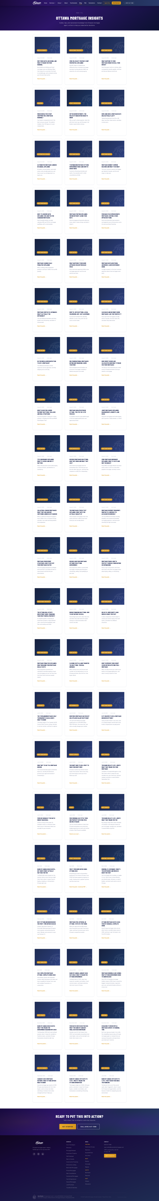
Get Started (116, 3)
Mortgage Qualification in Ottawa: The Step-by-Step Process (77, 412)
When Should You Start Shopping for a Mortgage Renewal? (45, 115)
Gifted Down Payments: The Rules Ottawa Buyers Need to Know (78, 115)
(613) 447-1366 (107, 1144)
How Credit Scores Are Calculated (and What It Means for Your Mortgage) (111, 363)
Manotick (87, 1175)
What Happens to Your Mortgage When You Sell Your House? (111, 63)
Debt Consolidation (71, 1173)
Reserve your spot (74, 834)
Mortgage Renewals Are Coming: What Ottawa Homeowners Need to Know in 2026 (111, 975)
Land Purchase (70, 1184)
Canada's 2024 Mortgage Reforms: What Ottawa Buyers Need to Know (46, 1080)
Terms (109, 1196)
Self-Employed (70, 1156)
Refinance (68, 1147)
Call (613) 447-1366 (88, 1126)
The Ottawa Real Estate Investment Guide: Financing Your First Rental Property (46, 614)
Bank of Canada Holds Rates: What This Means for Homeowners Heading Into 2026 (46, 1027)
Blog (80, 3)
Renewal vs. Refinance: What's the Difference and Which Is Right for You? (111, 871)
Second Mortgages (71, 1182)
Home (45, 3)
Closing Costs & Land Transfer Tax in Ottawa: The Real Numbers (79, 665)
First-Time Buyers (70, 1144)
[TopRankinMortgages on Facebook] (34, 1154)
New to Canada (70, 1159)
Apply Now (107, 3)
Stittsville (87, 1164)
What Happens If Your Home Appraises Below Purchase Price (77, 265)
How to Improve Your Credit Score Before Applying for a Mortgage (110, 665)
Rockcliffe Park (89, 1152)
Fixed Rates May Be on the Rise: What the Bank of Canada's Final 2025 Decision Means (78, 1027)
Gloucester (88, 1184)
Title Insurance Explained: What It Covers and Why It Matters (45, 461)
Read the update (106, 783)
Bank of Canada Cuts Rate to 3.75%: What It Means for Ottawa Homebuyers (78, 1080)
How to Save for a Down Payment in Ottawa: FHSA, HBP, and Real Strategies (46, 412)
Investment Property (71, 1153)
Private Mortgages (71, 1170)
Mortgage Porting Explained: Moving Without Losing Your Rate (78, 216)
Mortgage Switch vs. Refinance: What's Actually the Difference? (47, 314)
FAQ (85, 3)
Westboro (87, 1150)
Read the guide (41, 78)
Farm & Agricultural (71, 1179)
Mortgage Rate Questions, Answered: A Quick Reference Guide (111, 265)
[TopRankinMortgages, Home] (37, 3)
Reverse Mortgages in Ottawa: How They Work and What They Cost (79, 461)
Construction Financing (72, 1162)
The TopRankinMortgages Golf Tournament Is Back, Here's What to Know (46, 718)
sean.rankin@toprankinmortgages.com (114, 1147)
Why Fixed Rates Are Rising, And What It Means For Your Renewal (47, 63)
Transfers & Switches (71, 1187)
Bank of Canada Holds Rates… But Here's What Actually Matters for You (46, 871)
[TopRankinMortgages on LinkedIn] (42, 1154)
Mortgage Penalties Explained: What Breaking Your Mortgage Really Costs (47, 665)
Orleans (87, 1181)
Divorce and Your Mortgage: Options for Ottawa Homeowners (78, 563)
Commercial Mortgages (72, 1176)
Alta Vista (87, 1155)
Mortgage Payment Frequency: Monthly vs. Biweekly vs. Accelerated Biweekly (111, 512)
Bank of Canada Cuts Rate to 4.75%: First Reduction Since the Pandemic (111, 1080)
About (66, 3)
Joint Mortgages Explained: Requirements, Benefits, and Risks (110, 412)
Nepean (87, 1167)
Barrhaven (87, 1172)
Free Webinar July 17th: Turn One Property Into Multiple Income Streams (78, 820)
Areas (60, 3)
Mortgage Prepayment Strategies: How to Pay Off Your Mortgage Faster (45, 563)
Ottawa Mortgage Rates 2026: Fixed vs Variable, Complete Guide (111, 923)
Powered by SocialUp (122, 1197)
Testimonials (73, 3)
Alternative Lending (71, 1164)
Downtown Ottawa (90, 1147)
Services (52, 3)
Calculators (92, 3)
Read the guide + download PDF (77, 886)
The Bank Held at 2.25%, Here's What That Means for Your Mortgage (111, 767)
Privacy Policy (105, 1196)
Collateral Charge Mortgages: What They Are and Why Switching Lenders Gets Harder (47, 512)
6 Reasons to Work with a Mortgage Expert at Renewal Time (111, 1027)
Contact (99, 3)
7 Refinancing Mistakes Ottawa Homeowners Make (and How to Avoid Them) (79, 166)
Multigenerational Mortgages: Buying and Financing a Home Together (79, 363)
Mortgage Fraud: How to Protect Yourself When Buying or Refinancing (111, 563)
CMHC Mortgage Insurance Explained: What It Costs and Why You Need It (111, 461)
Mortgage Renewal (71, 1150)
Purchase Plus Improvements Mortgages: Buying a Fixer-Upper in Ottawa (111, 216)
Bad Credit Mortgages (71, 1167)
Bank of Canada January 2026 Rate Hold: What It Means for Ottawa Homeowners (78, 975)
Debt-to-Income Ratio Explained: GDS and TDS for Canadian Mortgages (45, 216)
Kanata (87, 1161)
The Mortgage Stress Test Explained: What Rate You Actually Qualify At (77, 512)
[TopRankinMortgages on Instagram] (38, 1154)
